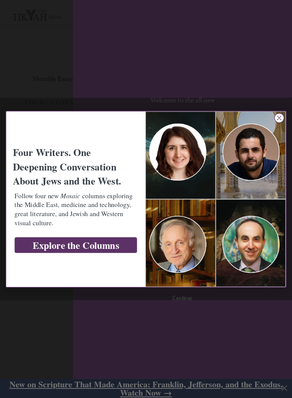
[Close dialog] (279, 118)
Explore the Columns (76, 245)
